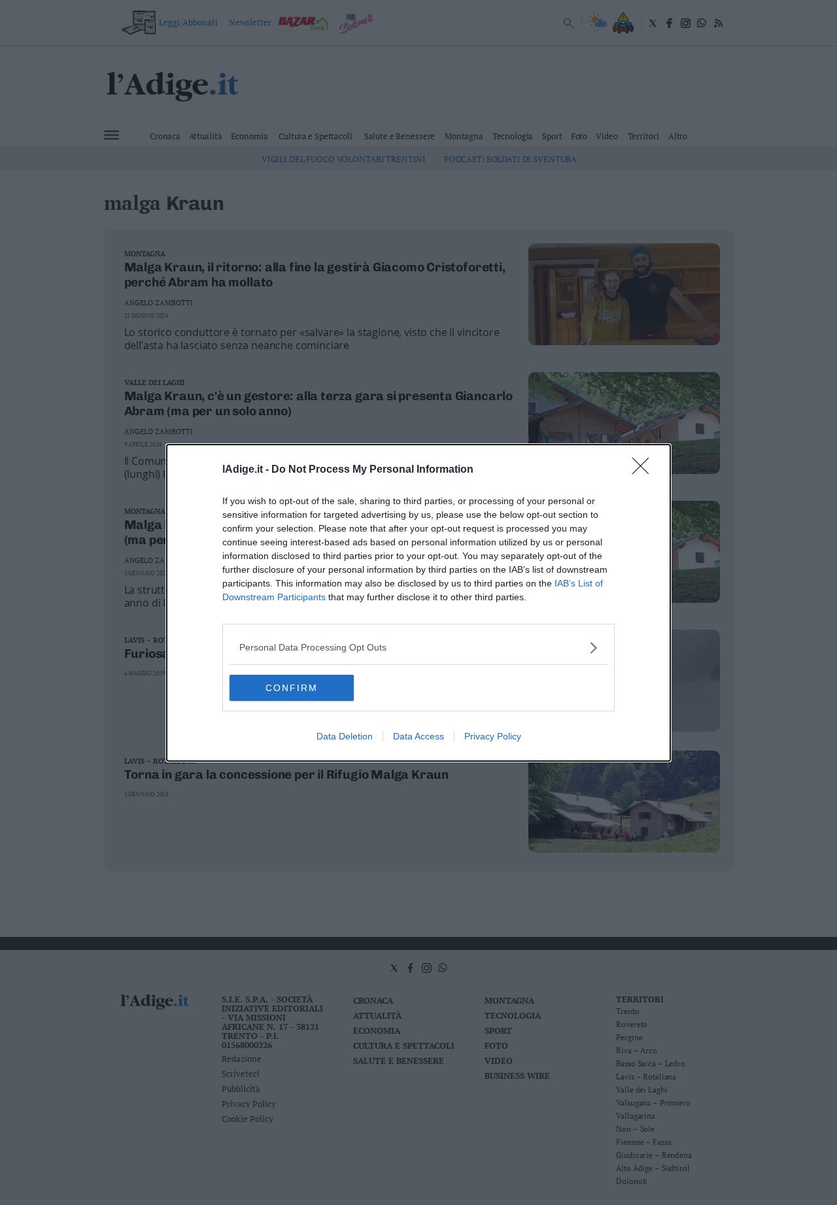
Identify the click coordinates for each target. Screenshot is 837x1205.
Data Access (418, 736)
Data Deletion (344, 736)
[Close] (644, 470)
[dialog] (418, 603)
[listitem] (418, 647)
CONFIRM (291, 688)
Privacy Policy (492, 736)
